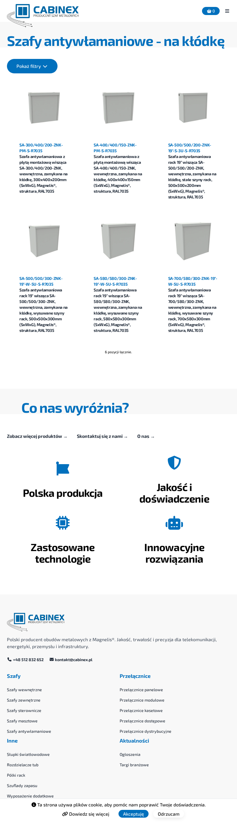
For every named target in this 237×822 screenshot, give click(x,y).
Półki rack (16, 775)
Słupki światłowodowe (28, 754)
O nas (146, 436)
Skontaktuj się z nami (102, 436)
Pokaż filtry (29, 66)
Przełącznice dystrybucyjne (145, 731)
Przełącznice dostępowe (142, 720)
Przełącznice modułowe (142, 700)
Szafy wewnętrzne (24, 689)
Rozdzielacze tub (22, 764)
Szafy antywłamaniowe (29, 731)
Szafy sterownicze (24, 710)
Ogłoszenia (130, 754)
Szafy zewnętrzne (23, 700)
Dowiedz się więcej (88, 814)
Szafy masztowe (22, 720)
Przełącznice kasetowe (141, 710)
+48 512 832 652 (28, 659)
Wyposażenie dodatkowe (30, 795)
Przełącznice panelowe (141, 689)
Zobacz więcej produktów (37, 436)
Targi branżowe (134, 764)
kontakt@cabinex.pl (73, 659)
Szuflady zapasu (22, 785)
